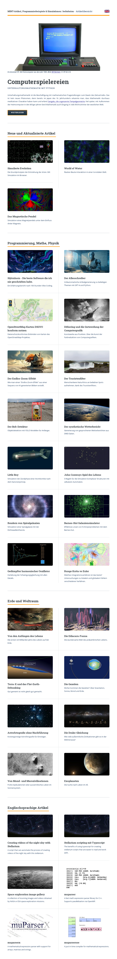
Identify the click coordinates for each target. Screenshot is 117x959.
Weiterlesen (17, 113)
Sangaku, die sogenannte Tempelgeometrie (66, 101)
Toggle (5, 5)
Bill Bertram (56, 72)
